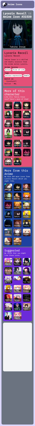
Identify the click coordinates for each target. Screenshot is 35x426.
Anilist (7, 84)
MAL (15, 84)
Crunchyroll (11, 81)
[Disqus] (17, 347)
